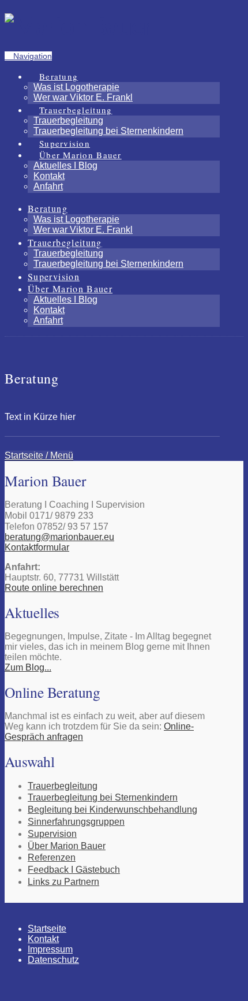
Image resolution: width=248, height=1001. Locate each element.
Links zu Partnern (63, 882)
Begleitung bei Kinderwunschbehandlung (112, 809)
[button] (28, 56)
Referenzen (52, 857)
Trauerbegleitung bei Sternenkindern (103, 797)
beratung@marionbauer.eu (59, 537)
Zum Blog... (28, 667)
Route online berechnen (54, 588)
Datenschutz (53, 960)
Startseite (47, 928)
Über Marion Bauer (67, 846)
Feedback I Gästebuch (74, 870)
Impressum (50, 949)
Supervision (52, 834)
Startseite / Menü (39, 455)
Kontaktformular (37, 547)
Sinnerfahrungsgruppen (76, 822)
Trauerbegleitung (62, 786)
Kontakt (43, 939)
